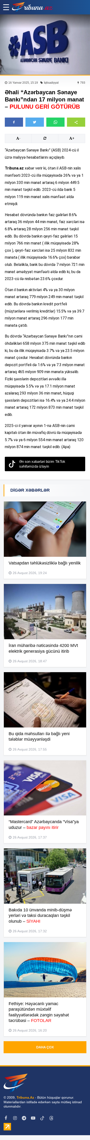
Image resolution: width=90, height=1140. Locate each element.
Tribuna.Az (25, 1097)
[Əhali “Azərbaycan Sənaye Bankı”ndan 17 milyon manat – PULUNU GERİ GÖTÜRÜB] (45, 44)
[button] (76, 122)
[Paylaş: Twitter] (34, 122)
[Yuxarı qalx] (76, 1126)
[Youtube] (33, 1118)
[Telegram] (24, 1118)
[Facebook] (6, 1118)
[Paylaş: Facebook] (14, 122)
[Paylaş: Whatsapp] (55, 122)
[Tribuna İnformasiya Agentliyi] (32, 7)
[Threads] (51, 1118)
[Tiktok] (42, 1118)
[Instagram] (15, 1118)
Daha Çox (45, 1047)
